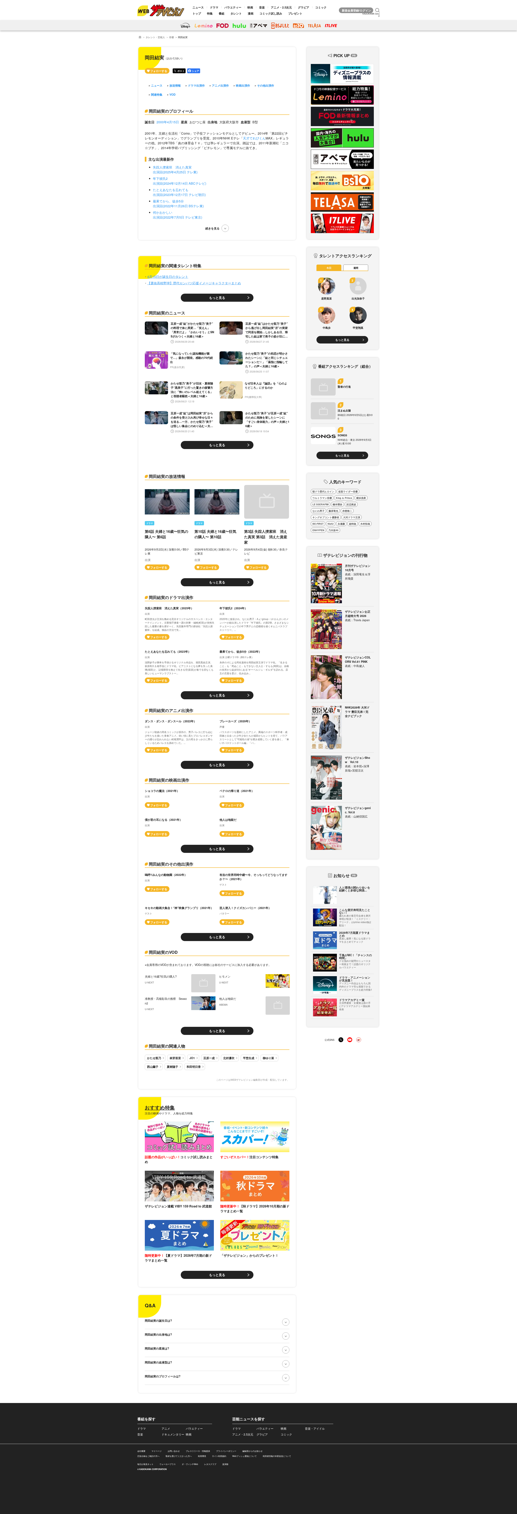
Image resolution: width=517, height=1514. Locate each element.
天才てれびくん (254, 138)
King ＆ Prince (344, 498)
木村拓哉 (365, 523)
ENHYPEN (318, 530)
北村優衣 (228, 1058)
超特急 (352, 523)
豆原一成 (209, 1058)
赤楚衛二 (347, 511)
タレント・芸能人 (155, 37)
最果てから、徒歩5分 (168, 201)
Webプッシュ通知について (244, 1456)
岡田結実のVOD (163, 952)
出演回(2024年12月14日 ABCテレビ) (179, 183)
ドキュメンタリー (173, 1434)
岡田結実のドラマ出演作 (171, 597)
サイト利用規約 (219, 1456)
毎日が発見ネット (145, 1464)
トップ (196, 13)
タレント (236, 13)
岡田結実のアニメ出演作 (171, 710)
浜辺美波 (351, 504)
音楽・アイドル (315, 1428)
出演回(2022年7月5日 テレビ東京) (177, 217)
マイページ (156, 1451)
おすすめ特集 (160, 1107)
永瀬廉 (341, 523)
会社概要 (141, 1451)
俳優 (171, 37)
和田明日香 (194, 1067)
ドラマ (214, 7)
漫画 (250, 13)
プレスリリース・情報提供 (198, 1451)
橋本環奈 (337, 504)
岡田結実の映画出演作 (169, 780)
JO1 (192, 1058)
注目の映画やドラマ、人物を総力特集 (169, 1113)
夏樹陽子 (172, 1067)
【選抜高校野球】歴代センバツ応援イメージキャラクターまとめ (194, 283)
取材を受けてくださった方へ (179, 1456)
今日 (329, 268)
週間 (355, 268)
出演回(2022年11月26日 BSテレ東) (178, 206)
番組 (221, 13)
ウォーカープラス (168, 1464)
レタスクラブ (210, 1464)
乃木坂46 (333, 530)
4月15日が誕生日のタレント (167, 276)
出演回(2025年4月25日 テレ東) (175, 172)
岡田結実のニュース (167, 313)
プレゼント (295, 13)
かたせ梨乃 (154, 1058)
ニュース (198, 7)
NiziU (331, 523)
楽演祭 (225, 1464)
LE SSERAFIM (320, 504)
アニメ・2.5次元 (281, 7)
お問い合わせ (174, 1451)
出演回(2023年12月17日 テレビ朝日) (179, 194)
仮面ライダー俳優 (348, 491)
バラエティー (232, 7)
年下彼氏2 (160, 178)
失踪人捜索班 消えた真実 (172, 167)
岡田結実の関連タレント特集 (175, 265)
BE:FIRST (318, 523)
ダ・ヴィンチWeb (190, 1464)
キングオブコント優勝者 (325, 517)
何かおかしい (162, 212)
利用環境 (202, 1456)
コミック (321, 7)
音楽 (262, 7)
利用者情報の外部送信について (277, 1456)
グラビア (303, 7)
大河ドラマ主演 (351, 517)
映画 (250, 7)
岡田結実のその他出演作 (171, 864)
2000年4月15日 (168, 122)
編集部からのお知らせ (252, 1451)
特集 (210, 13)
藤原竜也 (333, 511)
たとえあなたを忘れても (170, 189)
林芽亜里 (175, 1058)
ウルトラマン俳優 (322, 498)
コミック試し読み (271, 13)
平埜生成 (248, 1058)
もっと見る (217, 297)
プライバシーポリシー (226, 1451)
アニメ (166, 1428)
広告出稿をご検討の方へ (148, 1456)
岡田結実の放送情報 (167, 476)
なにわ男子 (318, 511)
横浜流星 (361, 498)
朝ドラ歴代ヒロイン (323, 491)
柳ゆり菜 (268, 1058)
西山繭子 (152, 1067)
